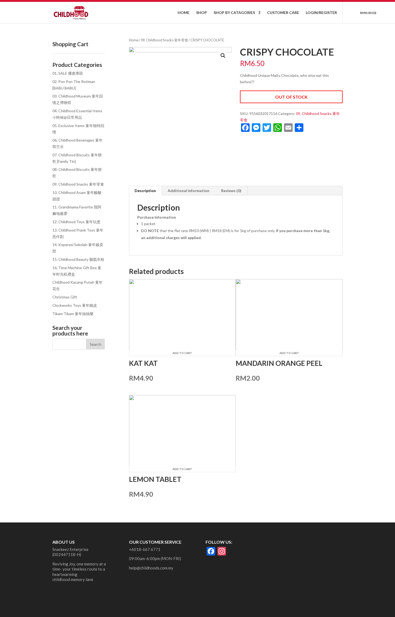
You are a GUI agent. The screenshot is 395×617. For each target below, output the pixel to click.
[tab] (145, 190)
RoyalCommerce (69, 609)
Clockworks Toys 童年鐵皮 (74, 305)
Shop (201, 13)
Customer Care (283, 13)
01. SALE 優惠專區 (67, 73)
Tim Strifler (167, 609)
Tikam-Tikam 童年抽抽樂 (73, 313)
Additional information (188, 190)
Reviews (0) (231, 190)
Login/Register (321, 13)
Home (183, 13)
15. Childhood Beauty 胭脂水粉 (78, 259)
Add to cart (182, 353)
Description (145, 190)
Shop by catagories (234, 13)
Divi (128, 609)
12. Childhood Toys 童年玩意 (76, 221)
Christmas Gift (64, 297)
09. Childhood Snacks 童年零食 (164, 40)
